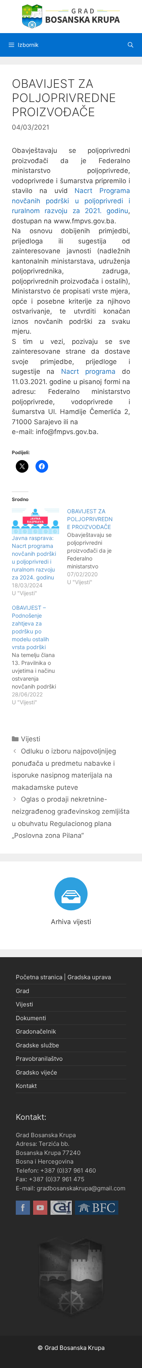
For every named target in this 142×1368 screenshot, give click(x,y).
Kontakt (26, 1086)
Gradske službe (37, 1045)
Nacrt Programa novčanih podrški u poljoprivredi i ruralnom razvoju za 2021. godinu (71, 201)
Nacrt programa (85, 371)
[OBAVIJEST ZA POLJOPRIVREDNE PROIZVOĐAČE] (94, 546)
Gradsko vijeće (36, 1072)
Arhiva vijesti (71, 922)
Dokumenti (31, 1018)
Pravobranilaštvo (39, 1058)
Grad (22, 991)
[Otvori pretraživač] (130, 45)
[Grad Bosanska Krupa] (71, 16)
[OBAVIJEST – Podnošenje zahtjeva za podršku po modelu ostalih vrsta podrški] (39, 655)
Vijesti (30, 739)
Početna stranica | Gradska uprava (63, 977)
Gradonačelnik (36, 1031)
